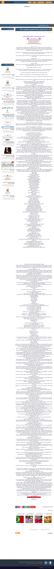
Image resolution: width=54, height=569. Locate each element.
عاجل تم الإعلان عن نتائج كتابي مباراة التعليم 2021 (7, 170)
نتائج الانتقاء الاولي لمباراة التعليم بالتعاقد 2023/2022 (8, 183)
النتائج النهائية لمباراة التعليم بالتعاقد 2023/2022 (8, 129)
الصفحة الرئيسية (48, 2)
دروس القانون (27, 6)
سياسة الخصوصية (41, 2)
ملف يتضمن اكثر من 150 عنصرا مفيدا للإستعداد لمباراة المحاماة (7, 155)
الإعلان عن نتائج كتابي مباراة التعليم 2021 (8, 75)
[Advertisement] (27, 15)
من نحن (34, 2)
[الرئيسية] (51, 25)
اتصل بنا (29, 2)
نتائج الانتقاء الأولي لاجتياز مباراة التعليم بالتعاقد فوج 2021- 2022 (8, 101)
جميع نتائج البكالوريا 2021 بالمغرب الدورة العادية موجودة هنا (8, 142)
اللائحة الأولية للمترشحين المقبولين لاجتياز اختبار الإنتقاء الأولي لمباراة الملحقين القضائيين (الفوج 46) (8, 115)
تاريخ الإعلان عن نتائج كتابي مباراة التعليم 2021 (8, 196)
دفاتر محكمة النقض (43, 25)
